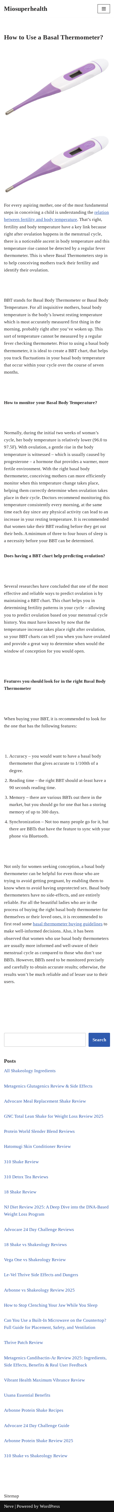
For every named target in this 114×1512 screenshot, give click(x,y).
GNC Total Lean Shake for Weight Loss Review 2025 (53, 1116)
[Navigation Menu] (104, 8)
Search (99, 1039)
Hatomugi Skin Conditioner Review (37, 1146)
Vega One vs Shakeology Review (35, 1259)
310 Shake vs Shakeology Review (35, 1455)
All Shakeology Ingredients (30, 1070)
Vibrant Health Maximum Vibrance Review (44, 1380)
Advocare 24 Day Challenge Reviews (39, 1229)
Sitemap (11, 1496)
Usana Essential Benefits (27, 1395)
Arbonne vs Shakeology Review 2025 (39, 1290)
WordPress (50, 1506)
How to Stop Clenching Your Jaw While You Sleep (51, 1305)
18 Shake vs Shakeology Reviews (35, 1244)
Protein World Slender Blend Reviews (39, 1131)
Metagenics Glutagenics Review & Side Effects (48, 1086)
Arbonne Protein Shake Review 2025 (38, 1440)
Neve (9, 1506)
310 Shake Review (21, 1161)
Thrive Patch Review (23, 1342)
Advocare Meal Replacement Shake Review (45, 1101)
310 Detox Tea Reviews (26, 1176)
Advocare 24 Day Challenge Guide (36, 1425)
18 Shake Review (20, 1191)
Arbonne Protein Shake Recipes (33, 1410)
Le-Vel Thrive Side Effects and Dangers (41, 1274)
